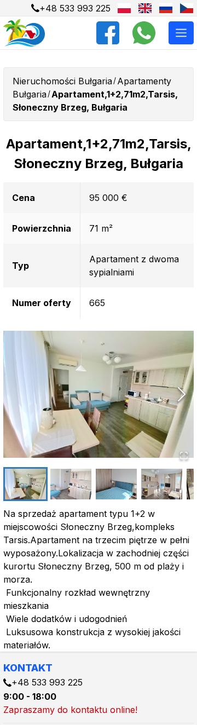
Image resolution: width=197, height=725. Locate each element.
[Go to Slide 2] (71, 484)
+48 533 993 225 (75, 8)
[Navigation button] (181, 32)
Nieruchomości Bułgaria (62, 81)
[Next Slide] (182, 394)
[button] (98, 394)
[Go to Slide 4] (162, 484)
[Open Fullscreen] (184, 455)
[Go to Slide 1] (25, 484)
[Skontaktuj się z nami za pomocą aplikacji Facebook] (107, 32)
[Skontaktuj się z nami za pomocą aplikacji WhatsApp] (143, 32)
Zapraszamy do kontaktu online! (70, 709)
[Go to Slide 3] (116, 484)
